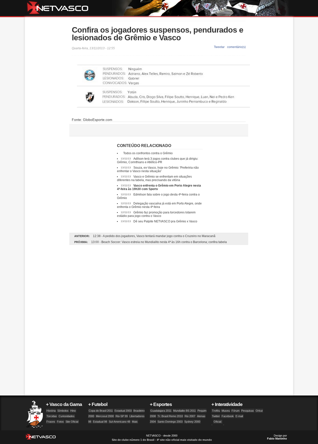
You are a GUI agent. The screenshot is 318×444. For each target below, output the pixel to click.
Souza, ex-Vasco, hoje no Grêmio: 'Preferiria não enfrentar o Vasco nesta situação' (158, 169)
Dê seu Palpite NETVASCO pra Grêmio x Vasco (165, 221)
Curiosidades (67, 416)
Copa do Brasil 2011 (101, 410)
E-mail (239, 416)
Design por (277, 437)
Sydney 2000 (192, 421)
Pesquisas (247, 410)
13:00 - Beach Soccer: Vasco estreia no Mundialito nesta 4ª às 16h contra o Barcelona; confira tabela (159, 242)
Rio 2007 (190, 416)
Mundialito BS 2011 (184, 410)
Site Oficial (72, 421)
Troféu (216, 410)
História (51, 410)
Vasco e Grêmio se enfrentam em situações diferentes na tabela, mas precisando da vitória (154, 178)
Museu (226, 410)
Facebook (228, 416)
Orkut (259, 410)
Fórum (235, 410)
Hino (73, 410)
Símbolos (63, 410)
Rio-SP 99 (122, 416)
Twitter (216, 416)
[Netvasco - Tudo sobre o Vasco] (59, 8)
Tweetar (219, 47)
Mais (135, 421)
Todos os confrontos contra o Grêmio (148, 153)
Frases (50, 421)
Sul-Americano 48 (119, 421)
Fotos (60, 421)
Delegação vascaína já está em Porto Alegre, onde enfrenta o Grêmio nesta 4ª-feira (159, 205)
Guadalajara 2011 (160, 410)
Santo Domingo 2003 (170, 421)
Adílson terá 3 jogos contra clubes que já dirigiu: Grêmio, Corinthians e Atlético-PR (157, 160)
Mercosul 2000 (105, 416)
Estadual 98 (100, 421)
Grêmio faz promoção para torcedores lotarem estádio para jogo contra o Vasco (156, 214)
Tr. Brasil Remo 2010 (170, 416)
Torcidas (51, 416)
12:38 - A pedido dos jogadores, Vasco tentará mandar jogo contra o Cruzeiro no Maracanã (154, 236)
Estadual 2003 (123, 410)
